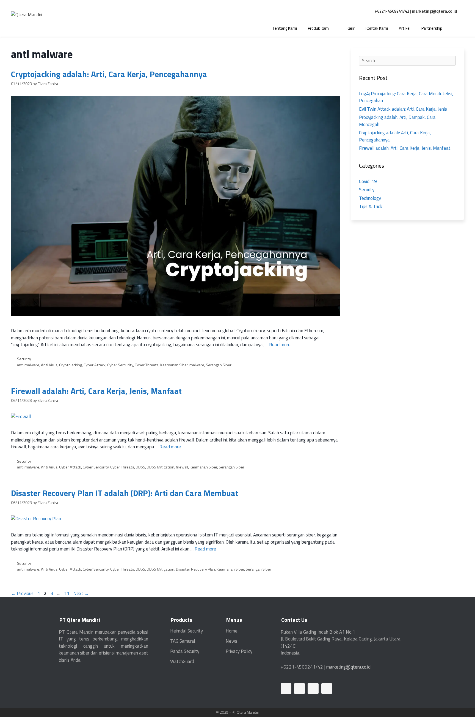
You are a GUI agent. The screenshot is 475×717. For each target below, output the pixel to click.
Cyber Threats (147, 365)
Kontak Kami (377, 28)
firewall (182, 467)
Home (232, 630)
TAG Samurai (182, 641)
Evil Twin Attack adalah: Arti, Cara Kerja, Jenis (403, 109)
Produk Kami (319, 28)
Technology (370, 198)
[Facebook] (299, 688)
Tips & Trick (370, 206)
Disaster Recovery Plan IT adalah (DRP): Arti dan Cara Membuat (124, 493)
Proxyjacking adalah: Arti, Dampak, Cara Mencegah (397, 121)
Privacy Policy (239, 651)
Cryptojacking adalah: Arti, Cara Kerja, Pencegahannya (109, 74)
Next (81, 593)
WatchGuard (182, 661)
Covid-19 (368, 181)
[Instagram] (326, 688)
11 (67, 593)
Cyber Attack (95, 365)
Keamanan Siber (174, 365)
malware (196, 365)
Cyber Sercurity (120, 365)
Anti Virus (49, 365)
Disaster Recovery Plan (195, 569)
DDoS (140, 467)
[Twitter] (313, 688)
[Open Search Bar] (456, 28)
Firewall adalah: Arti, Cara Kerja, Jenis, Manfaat (96, 391)
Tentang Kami (284, 28)
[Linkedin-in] (286, 688)
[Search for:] (407, 60)
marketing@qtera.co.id (434, 11)
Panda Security (184, 651)
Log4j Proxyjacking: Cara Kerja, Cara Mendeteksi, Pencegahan (406, 97)
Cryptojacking (70, 365)
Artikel (404, 28)
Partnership (431, 28)
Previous (22, 593)
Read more (280, 344)
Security (24, 359)
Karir (351, 28)
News (231, 641)
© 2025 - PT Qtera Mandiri (237, 712)
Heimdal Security (186, 630)
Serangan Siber (218, 365)
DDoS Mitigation (160, 467)
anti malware (28, 365)
